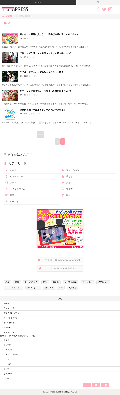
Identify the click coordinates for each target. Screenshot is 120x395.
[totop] (60, 298)
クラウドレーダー (11, 359)
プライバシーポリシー (12, 313)
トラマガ (7, 345)
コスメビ (7, 364)
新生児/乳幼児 (31, 282)
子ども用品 (87, 282)
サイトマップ (9, 332)
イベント (14, 201)
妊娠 (7, 282)
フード (13, 183)
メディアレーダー (11, 354)
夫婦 (68, 183)
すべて (13, 170)
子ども (69, 176)
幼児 (45, 282)
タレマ (6, 369)
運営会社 (7, 327)
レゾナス (7, 379)
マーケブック (9, 350)
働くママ (49, 288)
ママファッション (13, 288)
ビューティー (16, 176)
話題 (68, 195)
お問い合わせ (9, 323)
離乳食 (56, 282)
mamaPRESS (7, 16)
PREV (40, 134)
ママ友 (69, 189)
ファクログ (8, 374)
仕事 (12, 195)
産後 (17, 282)
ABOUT (7, 303)
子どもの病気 (71, 282)
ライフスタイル (17, 189)
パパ (61, 288)
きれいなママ (33, 288)
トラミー (7, 340)
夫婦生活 (72, 288)
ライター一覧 (9, 308)
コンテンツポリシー (11, 318)
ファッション (72, 170)
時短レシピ (103, 282)
